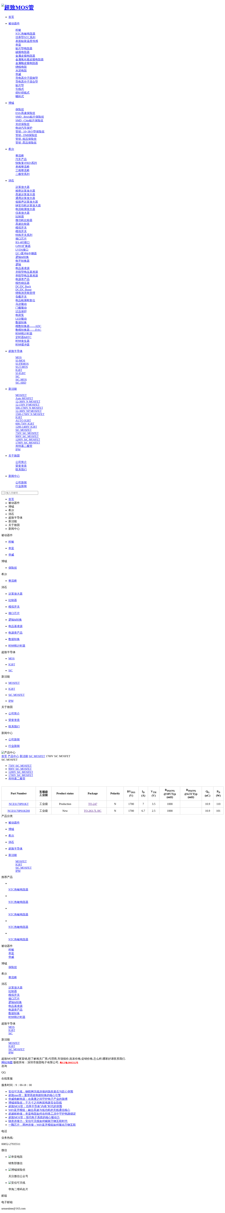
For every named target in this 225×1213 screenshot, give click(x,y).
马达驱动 (21, 304)
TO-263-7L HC (92, 810)
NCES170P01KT (19, 803)
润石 (11, 180)
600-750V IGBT (24, 423)
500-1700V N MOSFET (29, 407)
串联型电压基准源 (26, 275)
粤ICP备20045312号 (69, 1062)
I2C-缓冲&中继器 (26, 253)
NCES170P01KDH (19, 810)
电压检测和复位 (25, 300)
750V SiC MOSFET (27, 433)
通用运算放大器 (25, 198)
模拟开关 (21, 227)
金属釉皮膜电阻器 (26, 63)
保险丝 (19, 109)
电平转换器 (22, 260)
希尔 (11, 149)
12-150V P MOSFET (27, 404)
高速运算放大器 (25, 194)
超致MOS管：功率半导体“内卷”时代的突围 (35, 1106)
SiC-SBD (20, 382)
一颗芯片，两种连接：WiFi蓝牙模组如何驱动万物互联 (42, 1124)
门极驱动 (21, 307)
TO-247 (92, 803)
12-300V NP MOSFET (28, 410)
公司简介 (21, 462)
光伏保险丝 (22, 124)
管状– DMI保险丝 (26, 135)
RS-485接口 (22, 242)
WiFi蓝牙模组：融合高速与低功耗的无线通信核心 (39, 1109)
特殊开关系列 (23, 234)
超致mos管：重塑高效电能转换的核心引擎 (34, 1095)
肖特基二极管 (23, 445)
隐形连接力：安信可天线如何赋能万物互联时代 (38, 1121)
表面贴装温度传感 (26, 41)
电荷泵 (19, 315)
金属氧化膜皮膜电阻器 (29, 59)
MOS (18, 357)
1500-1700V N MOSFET (29, 414)
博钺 (11, 102)
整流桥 (19, 155)
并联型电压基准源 (26, 271)
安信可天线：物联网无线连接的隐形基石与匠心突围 (40, 1091)
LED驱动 (21, 318)
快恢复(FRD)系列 (26, 162)
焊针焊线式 (22, 92)
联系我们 (21, 469)
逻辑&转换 (22, 257)
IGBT (18, 370)
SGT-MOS (21, 366)
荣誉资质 (21, 465)
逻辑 (18, 264)
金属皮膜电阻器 (25, 55)
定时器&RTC (23, 337)
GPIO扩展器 (23, 246)
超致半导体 (15, 351)
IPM (17, 449)
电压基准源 (22, 268)
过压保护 (21, 311)
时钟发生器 (22, 340)
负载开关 (21, 296)
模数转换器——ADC (28, 326)
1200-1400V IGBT (26, 426)
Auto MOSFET (24, 398)
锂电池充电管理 (25, 292)
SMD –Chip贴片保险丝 (29, 120)
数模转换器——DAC (28, 329)
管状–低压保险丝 (26, 138)
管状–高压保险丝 (26, 142)
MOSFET (21, 395)
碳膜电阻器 (22, 52)
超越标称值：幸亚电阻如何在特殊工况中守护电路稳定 (42, 1113)
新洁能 (12, 388)
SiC (17, 376)
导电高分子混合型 (26, 81)
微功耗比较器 (23, 220)
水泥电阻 (21, 70)
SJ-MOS (20, 360)
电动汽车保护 (23, 127)
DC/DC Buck (23, 286)
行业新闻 (21, 486)
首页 (11, 16)
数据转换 (21, 322)
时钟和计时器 (23, 333)
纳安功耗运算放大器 (28, 205)
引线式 (19, 88)
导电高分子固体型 (26, 77)
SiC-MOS (21, 379)
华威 (18, 74)
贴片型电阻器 (23, 48)
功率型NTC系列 (25, 37)
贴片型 (19, 85)
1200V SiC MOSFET (27, 439)
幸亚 (18, 44)
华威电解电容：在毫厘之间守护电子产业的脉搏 (38, 1098)
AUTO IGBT (23, 420)
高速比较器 (22, 223)
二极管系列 (22, 174)
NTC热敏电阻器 (25, 33)
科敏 (18, 29)
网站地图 (7, 1062)
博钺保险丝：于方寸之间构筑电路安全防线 (35, 1102)
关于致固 (14, 455)
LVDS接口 (21, 249)
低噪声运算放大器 (26, 201)
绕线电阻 (21, 66)
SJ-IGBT (20, 373)
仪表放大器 (22, 212)
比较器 (19, 216)
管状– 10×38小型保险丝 (29, 131)
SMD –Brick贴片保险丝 (29, 116)
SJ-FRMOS (22, 363)
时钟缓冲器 (22, 344)
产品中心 (13, 756)
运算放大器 (22, 187)
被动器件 (14, 23)
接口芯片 (21, 238)
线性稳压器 (22, 282)
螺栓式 (19, 96)
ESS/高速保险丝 (25, 113)
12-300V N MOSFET (27, 401)
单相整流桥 (22, 166)
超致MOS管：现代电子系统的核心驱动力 (34, 1117)
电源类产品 (22, 279)
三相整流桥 (22, 170)
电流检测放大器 (25, 209)
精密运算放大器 (25, 190)
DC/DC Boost (23, 289)
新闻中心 (14, 475)
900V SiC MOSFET (27, 436)
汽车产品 (21, 159)
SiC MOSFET (23, 429)
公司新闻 (21, 482)
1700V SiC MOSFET (27, 442)
